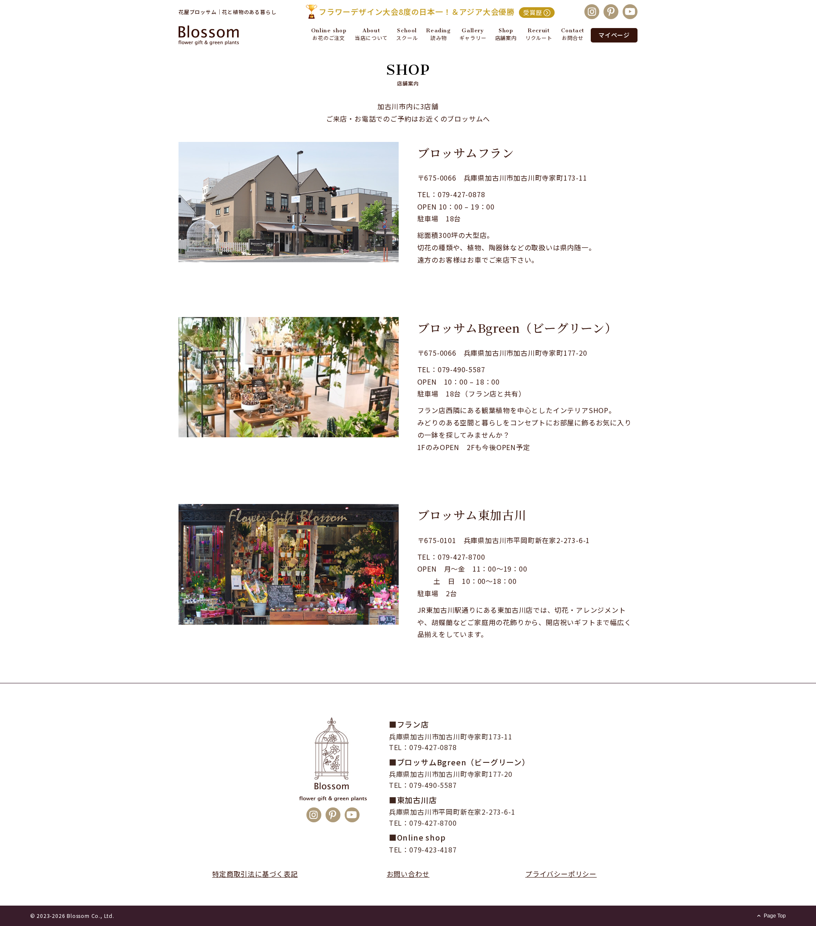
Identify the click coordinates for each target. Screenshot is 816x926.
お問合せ (573, 37)
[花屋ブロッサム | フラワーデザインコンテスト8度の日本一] (216, 35)
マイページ (614, 35)
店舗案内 (506, 37)
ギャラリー (473, 37)
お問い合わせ (408, 874)
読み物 (439, 37)
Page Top (775, 916)
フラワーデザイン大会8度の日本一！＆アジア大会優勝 (430, 11)
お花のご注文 (328, 37)
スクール (407, 37)
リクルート (538, 37)
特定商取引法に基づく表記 (255, 874)
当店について (371, 37)
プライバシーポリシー (561, 874)
